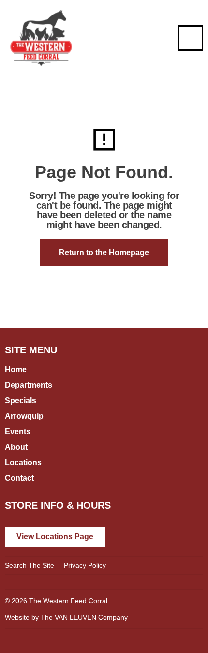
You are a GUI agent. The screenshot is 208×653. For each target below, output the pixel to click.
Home (16, 369)
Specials (20, 400)
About (16, 447)
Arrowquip (24, 416)
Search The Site (29, 565)
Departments (28, 385)
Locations (23, 462)
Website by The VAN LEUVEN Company (66, 617)
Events (17, 431)
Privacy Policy (85, 565)
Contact (19, 478)
